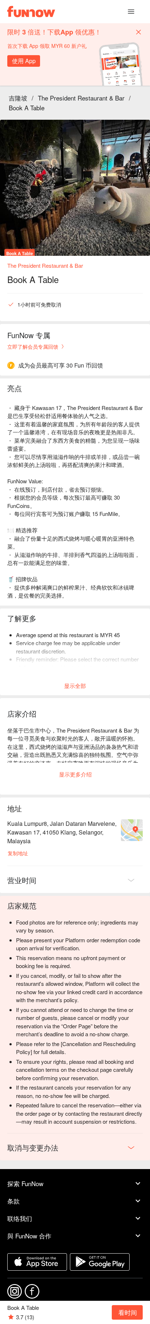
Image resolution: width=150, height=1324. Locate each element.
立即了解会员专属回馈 (32, 346)
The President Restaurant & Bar (81, 97)
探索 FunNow (25, 1183)
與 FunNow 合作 (29, 1235)
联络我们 (19, 1218)
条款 (13, 1200)
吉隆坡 (18, 97)
